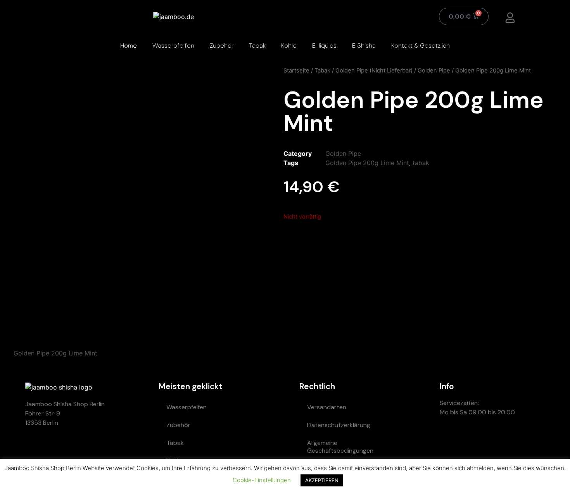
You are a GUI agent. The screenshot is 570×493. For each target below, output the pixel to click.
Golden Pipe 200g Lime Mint (367, 163)
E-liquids (324, 45)
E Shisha (364, 45)
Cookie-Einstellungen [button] (262, 480)
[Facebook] (519, 440)
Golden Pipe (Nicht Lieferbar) (374, 70)
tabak (421, 163)
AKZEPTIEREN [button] (322, 480)
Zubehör (221, 45)
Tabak (257, 45)
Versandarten (326, 407)
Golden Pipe (434, 70)
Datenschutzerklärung (338, 425)
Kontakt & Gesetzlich (420, 45)
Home (128, 45)
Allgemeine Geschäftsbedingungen (340, 447)
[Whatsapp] (449, 440)
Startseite (296, 70)
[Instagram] (496, 440)
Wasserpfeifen (173, 45)
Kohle (289, 45)
